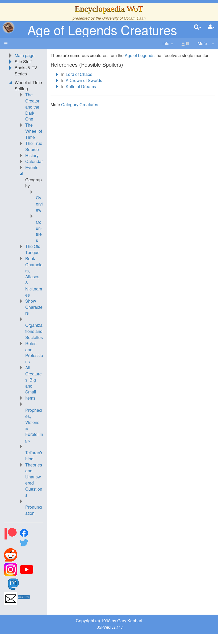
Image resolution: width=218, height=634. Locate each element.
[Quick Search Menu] (198, 27)
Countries (39, 231)
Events (31, 167)
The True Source (33, 146)
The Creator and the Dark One (32, 107)
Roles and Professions (34, 352)
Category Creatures (79, 104)
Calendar (34, 161)
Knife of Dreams (81, 86)
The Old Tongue (32, 249)
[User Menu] (211, 27)
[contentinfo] (167, 43)
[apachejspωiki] (8, 27)
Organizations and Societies (34, 331)
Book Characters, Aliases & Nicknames (34, 276)
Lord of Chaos (79, 74)
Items (30, 398)
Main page (25, 55)
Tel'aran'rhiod (33, 455)
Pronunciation (33, 510)
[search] (198, 27)
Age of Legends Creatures (102, 29)
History (32, 155)
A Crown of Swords (84, 80)
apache (8, 27)
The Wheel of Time (33, 131)
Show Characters (34, 307)
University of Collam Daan (124, 18)
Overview (39, 204)
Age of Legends (139, 55)
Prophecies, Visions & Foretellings (34, 425)
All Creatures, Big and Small (33, 380)
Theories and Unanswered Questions (33, 480)
